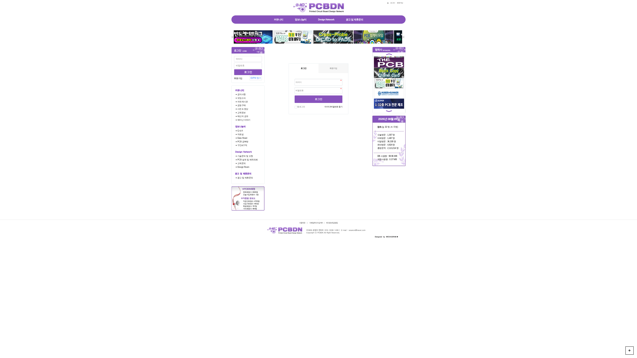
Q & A (240, 130)
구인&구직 (242, 145)
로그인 (318, 99)
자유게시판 (242, 101)
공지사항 (241, 94)
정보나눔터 (300, 19)
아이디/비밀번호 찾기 (333, 107)
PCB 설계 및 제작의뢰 (247, 159)
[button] (389, 54)
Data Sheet (242, 138)
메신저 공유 (242, 116)
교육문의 (241, 163)
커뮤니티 (278, 19)
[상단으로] (629, 350)
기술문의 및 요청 (245, 156)
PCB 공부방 (242, 141)
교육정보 (241, 112)
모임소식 (241, 98)
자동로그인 (300, 107)
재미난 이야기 (243, 120)
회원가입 (238, 78)
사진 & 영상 (242, 109)
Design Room (243, 167)
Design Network (326, 19)
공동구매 (241, 105)
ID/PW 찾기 (255, 78)
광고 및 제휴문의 (354, 19)
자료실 (240, 134)
